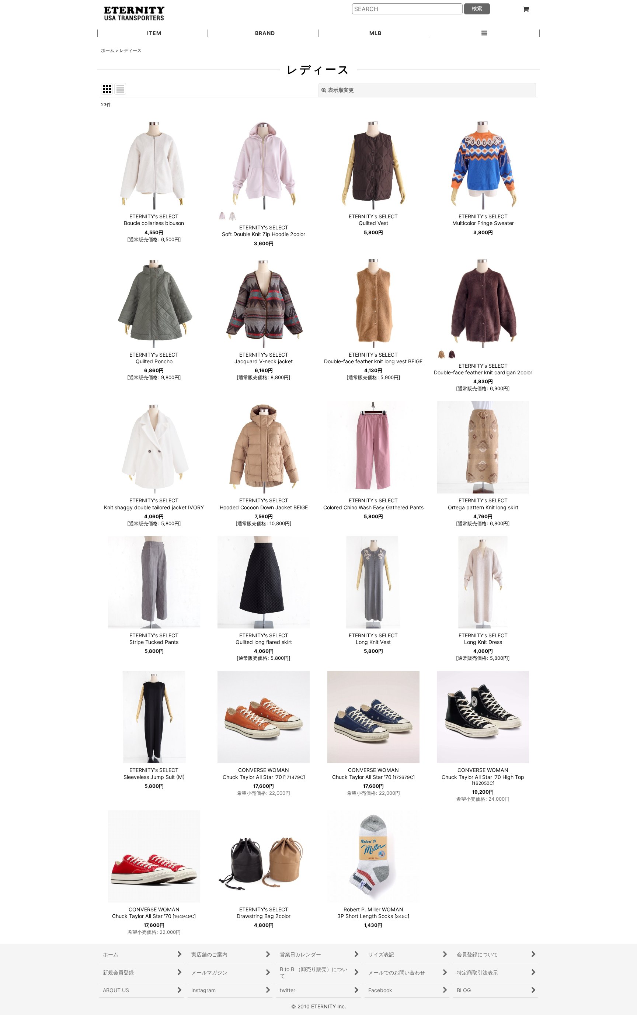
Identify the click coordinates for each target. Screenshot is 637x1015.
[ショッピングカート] (525, 9)
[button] (484, 33)
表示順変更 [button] (341, 90)
